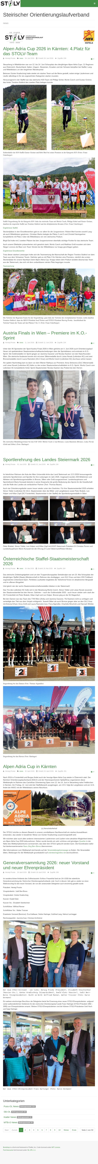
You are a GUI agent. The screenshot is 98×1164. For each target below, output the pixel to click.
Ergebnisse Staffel (10, 228)
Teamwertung (8, 266)
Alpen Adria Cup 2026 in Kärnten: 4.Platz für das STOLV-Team (46, 51)
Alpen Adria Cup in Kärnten (29, 766)
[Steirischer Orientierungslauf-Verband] (10, 3)
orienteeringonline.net (57, 853)
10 (59, 1130)
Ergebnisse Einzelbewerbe (13, 251)
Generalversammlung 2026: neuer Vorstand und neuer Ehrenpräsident (46, 865)
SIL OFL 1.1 (31, 1150)
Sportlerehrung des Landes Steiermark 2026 (46, 459)
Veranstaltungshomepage (57, 850)
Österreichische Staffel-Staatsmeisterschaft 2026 (46, 561)
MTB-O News (10, 1122)
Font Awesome (8, 1150)
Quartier (82, 841)
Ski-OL (7, 1111)
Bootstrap (6, 1147)
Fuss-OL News (11, 1106)
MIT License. (56, 1147)
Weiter (66, 1130)
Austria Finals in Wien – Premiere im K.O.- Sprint (45, 335)
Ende (74, 1130)
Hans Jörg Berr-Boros (32, 846)
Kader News (10, 1117)
